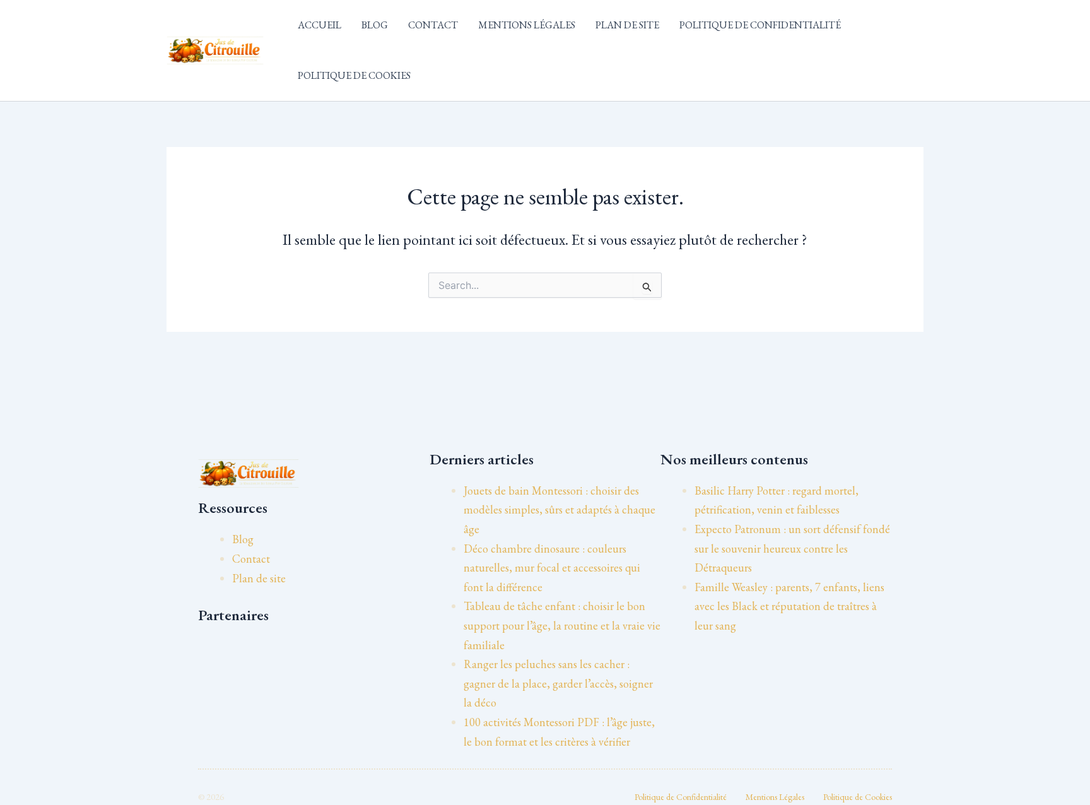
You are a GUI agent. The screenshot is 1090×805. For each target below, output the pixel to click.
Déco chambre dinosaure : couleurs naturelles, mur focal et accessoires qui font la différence (552, 567)
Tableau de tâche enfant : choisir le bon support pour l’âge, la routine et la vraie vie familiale (562, 625)
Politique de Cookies (354, 75)
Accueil (319, 25)
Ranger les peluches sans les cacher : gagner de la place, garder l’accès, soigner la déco (558, 683)
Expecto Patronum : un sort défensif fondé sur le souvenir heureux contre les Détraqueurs (792, 548)
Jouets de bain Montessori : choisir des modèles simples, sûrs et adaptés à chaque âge (559, 509)
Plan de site (627, 25)
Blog (374, 25)
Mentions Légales (526, 25)
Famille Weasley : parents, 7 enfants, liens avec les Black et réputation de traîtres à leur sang (789, 606)
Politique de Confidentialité (760, 25)
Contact (433, 25)
